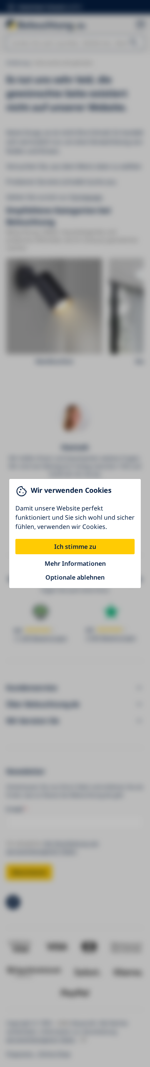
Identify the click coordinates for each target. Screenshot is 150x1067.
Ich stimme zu (75, 546)
